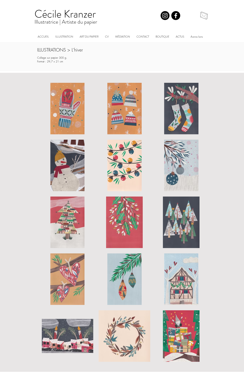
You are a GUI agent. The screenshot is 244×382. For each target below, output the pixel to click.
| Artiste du (71, 22)
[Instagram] (165, 15)
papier (90, 22)
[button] (89, 35)
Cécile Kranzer (65, 14)
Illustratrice (46, 22)
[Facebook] (175, 15)
